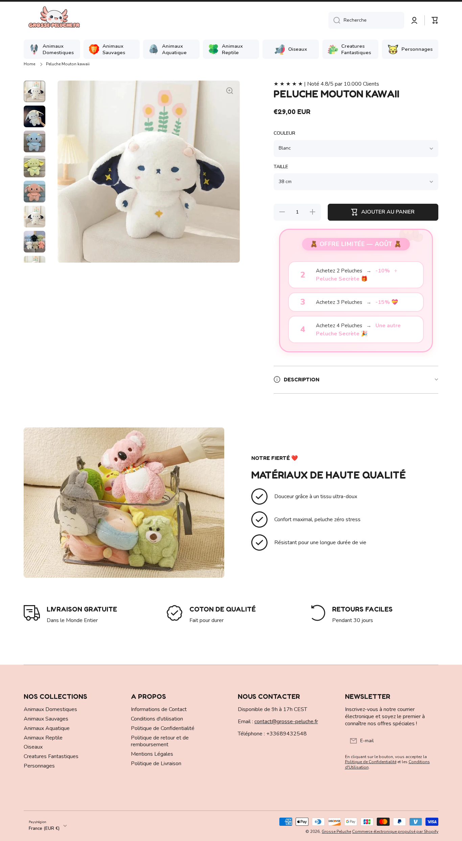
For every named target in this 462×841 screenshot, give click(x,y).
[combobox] (366, 20)
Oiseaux (33, 747)
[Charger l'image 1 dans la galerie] (34, 91)
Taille (281, 167)
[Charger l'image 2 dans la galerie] (34, 116)
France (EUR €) (44, 828)
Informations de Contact (159, 709)
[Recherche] (334, 20)
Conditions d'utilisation (157, 719)
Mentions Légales (152, 754)
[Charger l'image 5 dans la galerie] (34, 191)
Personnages (39, 766)
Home (29, 64)
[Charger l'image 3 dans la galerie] (34, 141)
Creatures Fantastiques (51, 756)
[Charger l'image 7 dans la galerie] (34, 241)
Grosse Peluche (336, 831)
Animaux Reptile (43, 738)
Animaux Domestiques (50, 709)
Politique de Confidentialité (162, 728)
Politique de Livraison (156, 763)
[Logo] (54, 20)
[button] (435, 20)
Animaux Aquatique (47, 728)
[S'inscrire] (429, 740)
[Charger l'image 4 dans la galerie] (34, 166)
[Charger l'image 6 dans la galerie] (34, 216)
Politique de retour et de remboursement (160, 741)
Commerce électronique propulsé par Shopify (395, 831)
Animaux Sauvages (46, 719)
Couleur (284, 133)
